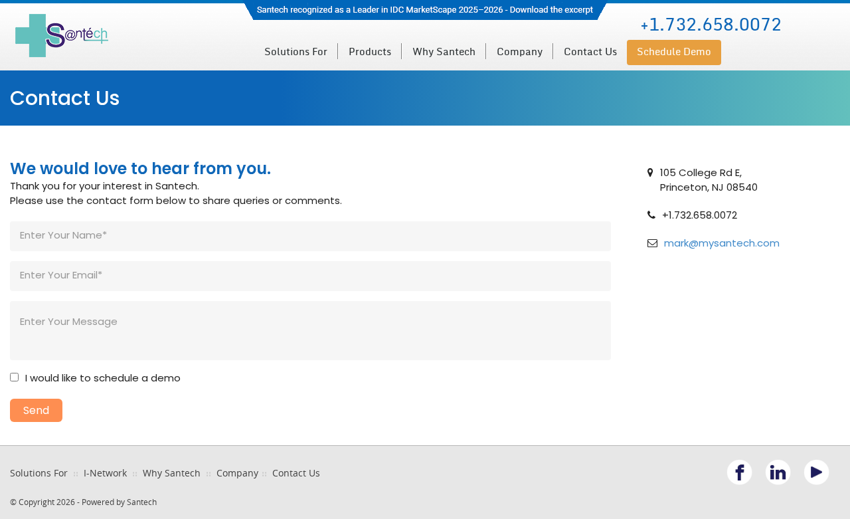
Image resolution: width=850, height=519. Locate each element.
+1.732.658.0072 (711, 25)
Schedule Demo (674, 52)
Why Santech (443, 52)
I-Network (105, 473)
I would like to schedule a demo (103, 378)
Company (237, 473)
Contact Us (590, 52)
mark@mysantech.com (722, 243)
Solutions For (39, 473)
